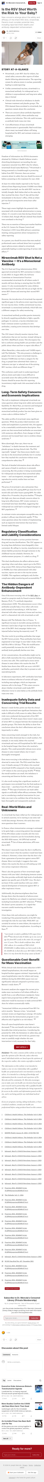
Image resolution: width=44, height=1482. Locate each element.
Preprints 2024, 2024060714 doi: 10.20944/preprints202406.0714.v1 (16, 1189)
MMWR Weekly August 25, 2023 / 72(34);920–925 (22, 1133)
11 (11, 481)
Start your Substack (17, 1472)
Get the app (32, 1472)
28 (9, 936)
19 (22, 644)
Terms (31, 1465)
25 (11, 842)
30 (35, 1019)
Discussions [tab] (17, 1380)
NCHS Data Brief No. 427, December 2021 (19, 1261)
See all (5, 1438)
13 (16, 509)
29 (20, 984)
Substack (12, 1478)
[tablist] (10, 1355)
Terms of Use (32, 1323)
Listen (39, 32)
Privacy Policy (37, 1325)
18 (36, 631)
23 (34, 770)
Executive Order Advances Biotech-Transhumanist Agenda (17, 1387)
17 (14, 600)
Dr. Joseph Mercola (13, 31)
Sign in (39, 3)
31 (10, 1027)
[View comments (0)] (11, 38)
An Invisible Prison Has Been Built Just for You (16, 1422)
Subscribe (32, 3)
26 (36, 901)
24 (8, 789)
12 (35, 495)
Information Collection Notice (21, 1325)
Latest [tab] (9, 1380)
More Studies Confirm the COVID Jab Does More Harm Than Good (16, 1405)
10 (23, 460)
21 (23, 684)
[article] (22, 1392)
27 (7, 928)
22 (11, 718)
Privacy (25, 1465)
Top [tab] (4, 1380)
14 (33, 516)
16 (40, 577)
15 (37, 556)
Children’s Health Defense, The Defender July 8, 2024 (23, 1114)
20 (36, 663)
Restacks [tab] (15, 1355)
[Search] (40, 1380)
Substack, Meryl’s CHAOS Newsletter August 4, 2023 (23, 1151)
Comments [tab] (6, 1355)
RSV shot (34, 595)
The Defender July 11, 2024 (14, 1195)
